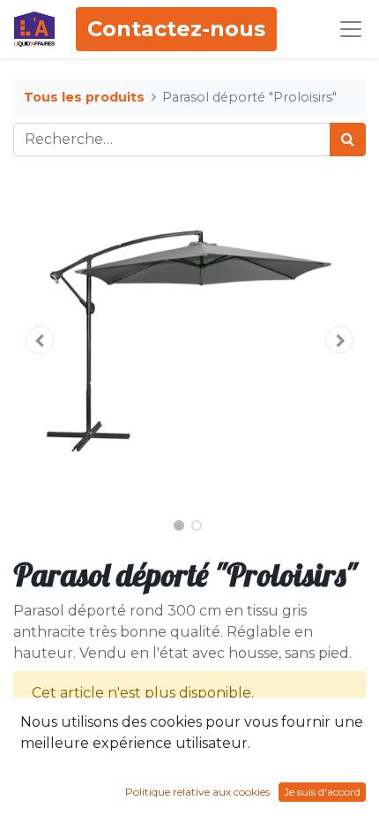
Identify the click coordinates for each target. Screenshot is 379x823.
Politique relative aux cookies (197, 791)
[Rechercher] (348, 139)
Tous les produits (84, 97)
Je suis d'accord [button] (322, 791)
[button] (39, 340)
